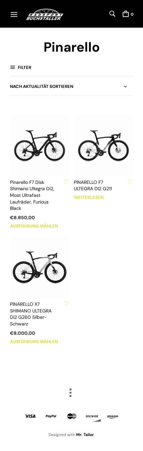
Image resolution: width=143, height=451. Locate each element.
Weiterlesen (88, 197)
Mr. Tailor (85, 434)
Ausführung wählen (34, 226)
